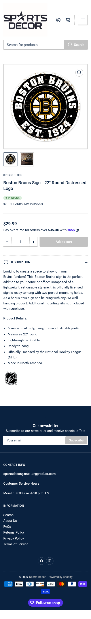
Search (79, 45)
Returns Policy (14, 532)
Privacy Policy (13, 538)
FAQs (7, 527)
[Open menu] (83, 20)
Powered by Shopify (60, 576)
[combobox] (45, 45)
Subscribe (76, 440)
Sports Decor (12, 175)
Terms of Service (15, 544)
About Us (10, 521)
